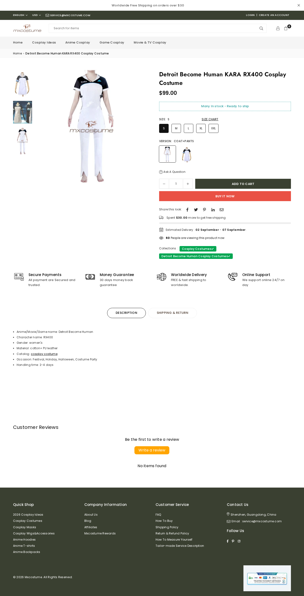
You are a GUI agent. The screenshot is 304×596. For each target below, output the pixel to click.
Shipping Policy (167, 527)
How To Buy (164, 521)
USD (35, 15)
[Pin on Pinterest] (204, 209)
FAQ (158, 515)
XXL (213, 128)
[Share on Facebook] (187, 209)
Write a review (151, 450)
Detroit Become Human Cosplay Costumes (196, 256)
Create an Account (274, 15)
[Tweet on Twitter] (196, 209)
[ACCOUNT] (278, 28)
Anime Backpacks (26, 552)
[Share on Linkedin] (213, 209)
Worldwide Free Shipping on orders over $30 (148, 5)
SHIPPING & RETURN (172, 312)
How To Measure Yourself (174, 540)
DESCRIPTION (126, 312)
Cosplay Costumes (198, 249)
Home (18, 42)
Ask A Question (174, 172)
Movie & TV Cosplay (150, 42)
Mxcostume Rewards (100, 533)
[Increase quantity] (188, 184)
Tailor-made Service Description (180, 546)
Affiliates (90, 527)
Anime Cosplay (77, 42)
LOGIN (250, 15)
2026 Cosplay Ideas (28, 515)
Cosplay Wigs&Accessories (34, 533)
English (18, 15)
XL (201, 128)
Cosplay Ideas (44, 42)
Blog (87, 521)
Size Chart (210, 119)
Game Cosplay (112, 42)
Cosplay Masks (24, 527)
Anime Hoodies (24, 540)
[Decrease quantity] (164, 184)
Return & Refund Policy (172, 533)
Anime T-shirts (24, 546)
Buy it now (224, 196)
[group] (91, 127)
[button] (143, 128)
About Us (91, 515)
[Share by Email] (221, 209)
